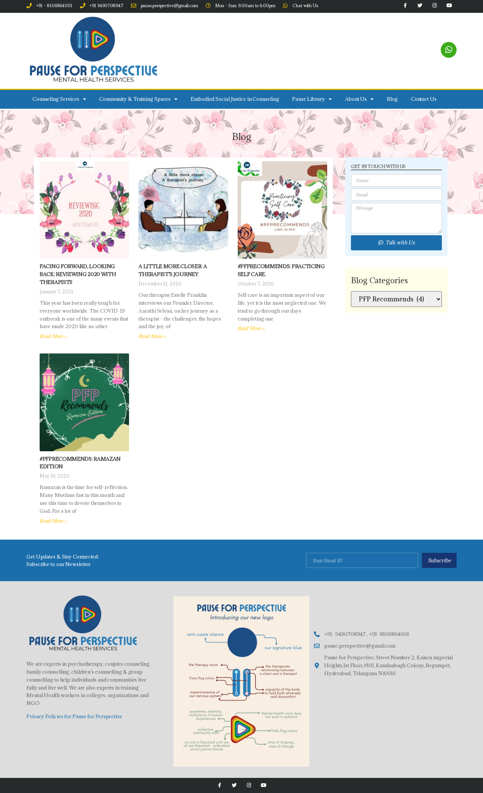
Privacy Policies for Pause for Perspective (74, 716)
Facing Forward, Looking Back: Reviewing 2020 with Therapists (78, 274)
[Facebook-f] (219, 785)
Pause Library (308, 99)
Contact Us (424, 99)
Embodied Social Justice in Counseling (235, 99)
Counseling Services (55, 99)
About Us (356, 99)
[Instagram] (249, 785)
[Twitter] (234, 785)
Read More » (53, 336)
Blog (392, 99)
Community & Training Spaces (135, 99)
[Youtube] (263, 785)
